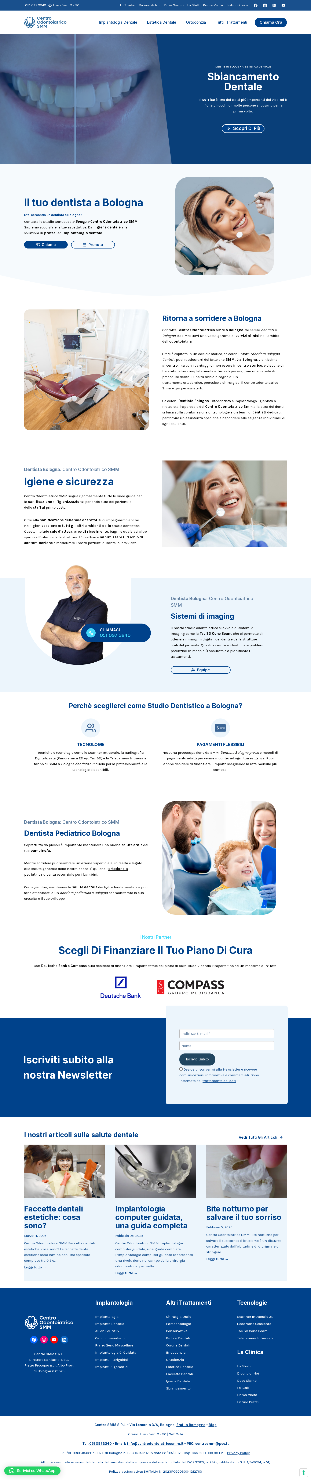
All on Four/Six (107, 1331)
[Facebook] (255, 5)
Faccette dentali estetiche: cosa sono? (53, 1217)
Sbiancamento (178, 1388)
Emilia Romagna (190, 1425)
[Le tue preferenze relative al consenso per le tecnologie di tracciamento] (304, 1473)
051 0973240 (100, 1443)
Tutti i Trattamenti (231, 22)
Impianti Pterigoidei (111, 1359)
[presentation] (64, 1171)
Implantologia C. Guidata (115, 1352)
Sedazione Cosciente (254, 1324)
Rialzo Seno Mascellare (114, 1345)
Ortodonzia (196, 22)
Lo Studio (127, 5)
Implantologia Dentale (118, 22)
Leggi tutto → (35, 1267)
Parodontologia (178, 1324)
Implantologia (107, 1316)
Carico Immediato (110, 1338)
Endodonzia (176, 1352)
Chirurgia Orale (178, 1316)
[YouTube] (283, 5)
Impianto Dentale (109, 1324)
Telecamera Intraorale (255, 1338)
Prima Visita (213, 5)
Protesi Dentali (178, 1338)
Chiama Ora (271, 22)
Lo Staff (193, 5)
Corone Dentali (178, 1345)
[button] (32, 1470)
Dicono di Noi (150, 5)
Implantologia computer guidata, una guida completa (151, 1217)
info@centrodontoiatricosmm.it (155, 1443)
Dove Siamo (174, 5)
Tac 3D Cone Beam (252, 1331)
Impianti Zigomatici (111, 1367)
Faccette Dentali (179, 1374)
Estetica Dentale (161, 22)
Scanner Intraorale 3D (255, 1316)
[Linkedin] (274, 5)
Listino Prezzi (237, 5)
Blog (213, 1425)
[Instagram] (264, 5)
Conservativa (177, 1331)
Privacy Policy (238, 1453)
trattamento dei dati (219, 1081)
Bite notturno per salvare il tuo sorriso (243, 1213)
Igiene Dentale (178, 1381)
